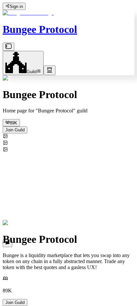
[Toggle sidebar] (8, 47)
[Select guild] (50, 70)
